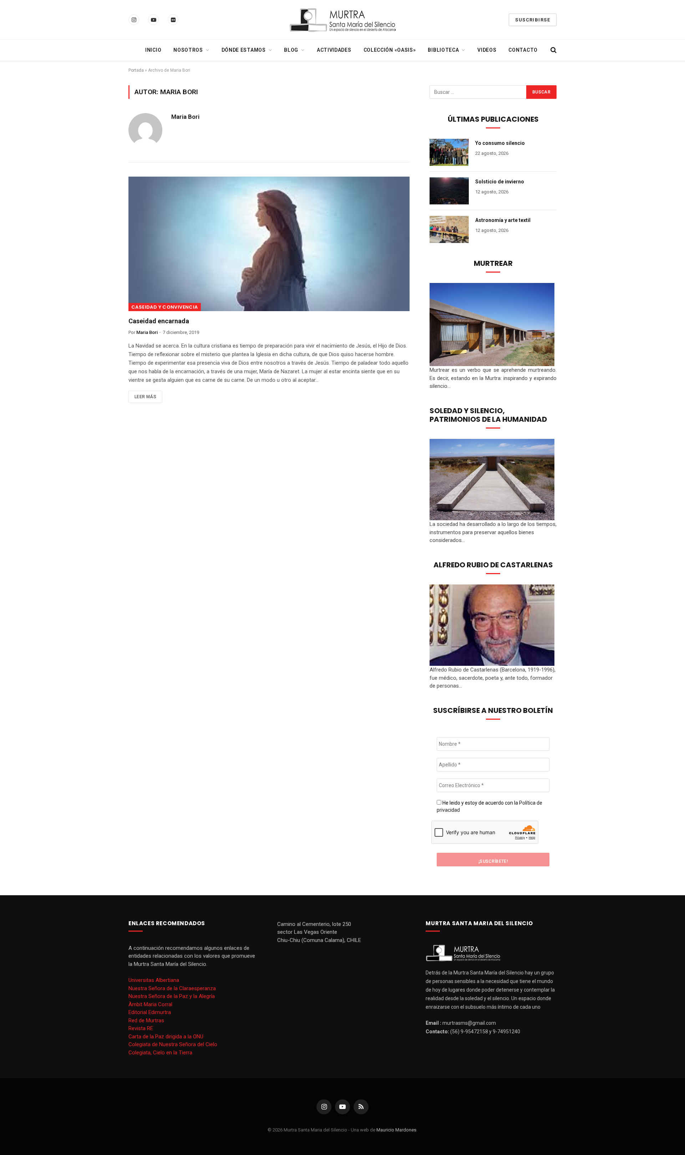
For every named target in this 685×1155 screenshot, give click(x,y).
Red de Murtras (146, 1020)
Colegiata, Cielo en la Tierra (160, 1052)
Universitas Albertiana (153, 980)
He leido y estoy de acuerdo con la (489, 806)
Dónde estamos (244, 50)
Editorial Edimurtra (149, 1012)
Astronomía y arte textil (503, 220)
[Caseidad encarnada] (269, 244)
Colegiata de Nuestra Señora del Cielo (172, 1044)
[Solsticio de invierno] (449, 190)
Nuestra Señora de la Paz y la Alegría (171, 996)
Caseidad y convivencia (164, 307)
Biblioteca (443, 50)
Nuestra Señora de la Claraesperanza (172, 988)
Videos (486, 50)
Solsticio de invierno (499, 181)
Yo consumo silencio (500, 143)
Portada (136, 70)
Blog (291, 50)
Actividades (334, 50)
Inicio (153, 50)
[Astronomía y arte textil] (449, 229)
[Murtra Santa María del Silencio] (342, 20)
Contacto (523, 50)
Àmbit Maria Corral (150, 1004)
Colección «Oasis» (390, 50)
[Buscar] (553, 50)
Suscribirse (532, 19)
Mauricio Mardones (396, 1130)
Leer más (145, 396)
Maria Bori (185, 116)
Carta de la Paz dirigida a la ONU (165, 1036)
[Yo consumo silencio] (449, 152)
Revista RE (140, 1028)
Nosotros (188, 50)
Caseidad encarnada (158, 321)
